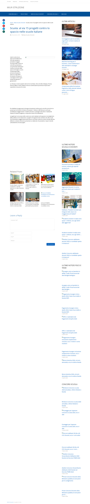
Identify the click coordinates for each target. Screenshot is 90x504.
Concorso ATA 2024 (52, 14)
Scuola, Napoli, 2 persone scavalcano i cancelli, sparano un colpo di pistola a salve (17, 187)
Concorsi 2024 (13, 14)
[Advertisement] (32, 46)
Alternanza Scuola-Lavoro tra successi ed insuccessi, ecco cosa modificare (47, 186)
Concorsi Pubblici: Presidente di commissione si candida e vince (47, 204)
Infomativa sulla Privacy (23, 1)
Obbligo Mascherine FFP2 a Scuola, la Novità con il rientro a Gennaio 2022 (16, 204)
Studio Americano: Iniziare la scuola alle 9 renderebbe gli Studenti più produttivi (32, 204)
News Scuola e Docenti (37, 14)
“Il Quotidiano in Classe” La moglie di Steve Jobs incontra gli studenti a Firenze (32, 186)
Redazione (15, 1)
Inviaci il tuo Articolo (34, 1)
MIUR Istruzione (15, 7)
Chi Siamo (9, 1)
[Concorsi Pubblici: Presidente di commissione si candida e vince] (48, 196)
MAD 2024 (63, 14)
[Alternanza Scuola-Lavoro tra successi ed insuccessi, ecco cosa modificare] (48, 178)
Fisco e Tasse (24, 14)
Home (11, 22)
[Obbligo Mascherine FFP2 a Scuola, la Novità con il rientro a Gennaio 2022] (17, 196)
